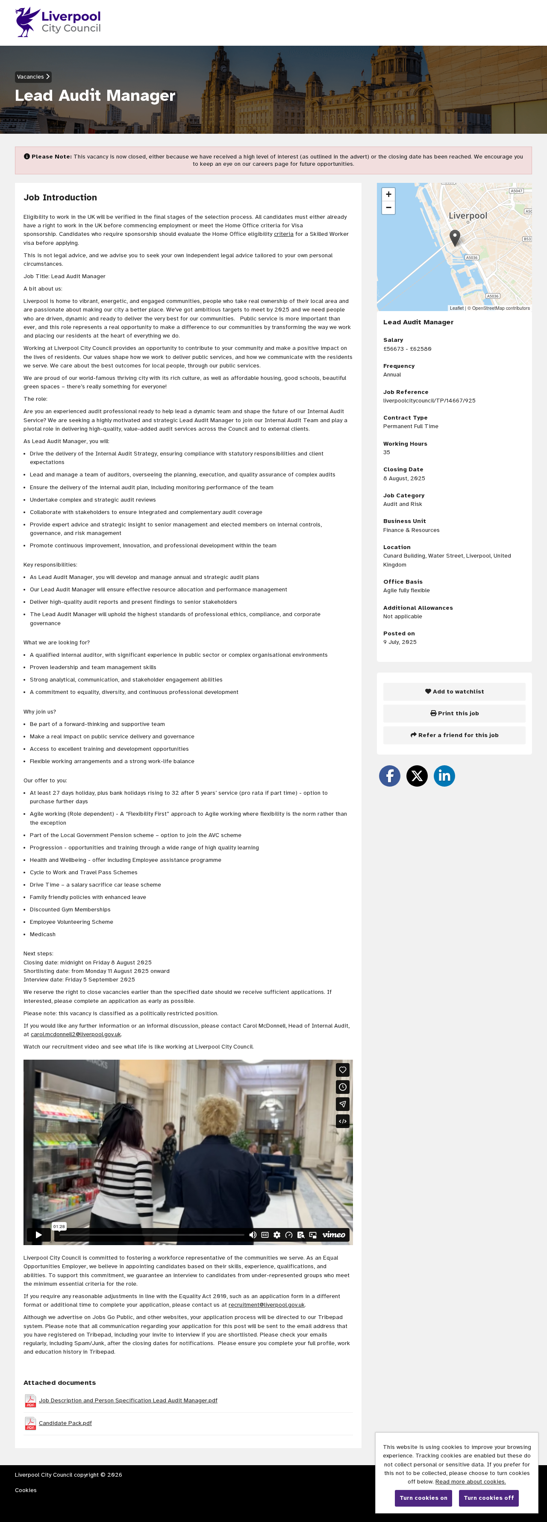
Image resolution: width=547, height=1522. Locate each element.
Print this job (457, 713)
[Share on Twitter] (417, 776)
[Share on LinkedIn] (444, 776)
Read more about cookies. (470, 1481)
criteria (284, 234)
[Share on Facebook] (389, 776)
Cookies (26, 1490)
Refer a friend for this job (458, 735)
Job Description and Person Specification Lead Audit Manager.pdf (128, 1400)
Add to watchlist (457, 691)
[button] (455, 238)
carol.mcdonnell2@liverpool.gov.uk (76, 1034)
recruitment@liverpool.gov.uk (267, 1304)
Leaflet (457, 308)
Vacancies (31, 76)
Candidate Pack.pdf (65, 1423)
